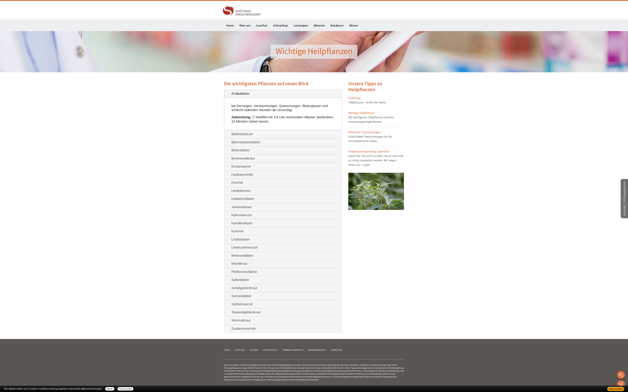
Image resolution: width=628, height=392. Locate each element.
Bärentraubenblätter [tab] (245, 142)
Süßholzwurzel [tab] (242, 304)
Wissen (353, 25)
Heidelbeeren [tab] (241, 191)
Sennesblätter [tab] (241, 296)
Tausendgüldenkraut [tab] (246, 312)
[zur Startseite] (242, 10)
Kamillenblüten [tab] (242, 223)
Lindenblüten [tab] (240, 239)
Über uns (245, 25)
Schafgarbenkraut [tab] (244, 288)
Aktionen (319, 25)
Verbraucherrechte (293, 350)
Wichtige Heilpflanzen (361, 113)
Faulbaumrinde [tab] (242, 174)
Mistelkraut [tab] (239, 263)
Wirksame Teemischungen (364, 132)
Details (109, 389)
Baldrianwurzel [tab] (242, 134)
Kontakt (240, 350)
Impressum (336, 350)
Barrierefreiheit (317, 350)
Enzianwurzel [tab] (241, 166)
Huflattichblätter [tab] (242, 199)
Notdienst (337, 25)
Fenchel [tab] (237, 182)
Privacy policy (125, 389)
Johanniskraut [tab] (241, 207)
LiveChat (261, 25)
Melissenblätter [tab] (242, 255)
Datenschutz (270, 350)
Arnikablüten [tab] (240, 93)
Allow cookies (615, 389)
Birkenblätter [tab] (240, 150)
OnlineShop (280, 25)
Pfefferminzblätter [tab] (244, 272)
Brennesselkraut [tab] (243, 158)
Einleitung (354, 98)
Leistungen (301, 25)
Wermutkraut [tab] (240, 320)
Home (230, 25)
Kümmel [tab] (237, 231)
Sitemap (254, 350)
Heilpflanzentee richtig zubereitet (368, 151)
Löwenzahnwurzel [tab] (244, 247)
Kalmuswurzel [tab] (241, 215)
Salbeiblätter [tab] (240, 280)
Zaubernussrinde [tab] (243, 328)
